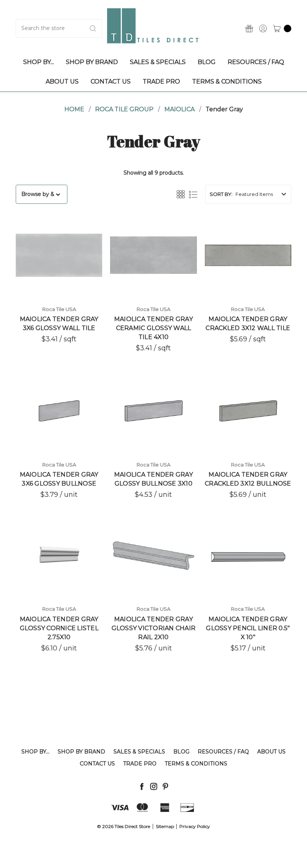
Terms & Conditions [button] (227, 81)
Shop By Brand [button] (92, 62)
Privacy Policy (194, 826)
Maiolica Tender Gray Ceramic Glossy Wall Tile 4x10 (153, 328)
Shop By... (35, 751)
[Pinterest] (165, 786)
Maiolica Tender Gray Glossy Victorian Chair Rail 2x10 (154, 628)
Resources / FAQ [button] (256, 62)
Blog (181, 751)
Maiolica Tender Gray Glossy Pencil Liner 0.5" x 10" (248, 628)
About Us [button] (62, 81)
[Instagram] (154, 786)
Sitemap (165, 826)
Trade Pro (139, 763)
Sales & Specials (139, 751)
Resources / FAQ (223, 751)
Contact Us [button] (111, 81)
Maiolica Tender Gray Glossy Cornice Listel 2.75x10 (59, 628)
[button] (41, 194)
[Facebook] (142, 786)
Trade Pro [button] (161, 81)
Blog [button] (207, 62)
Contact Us (97, 763)
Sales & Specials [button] (158, 62)
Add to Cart (59, 431)
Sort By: (221, 194)
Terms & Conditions (196, 763)
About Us (271, 751)
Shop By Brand (81, 751)
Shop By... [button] (38, 62)
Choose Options (59, 276)
